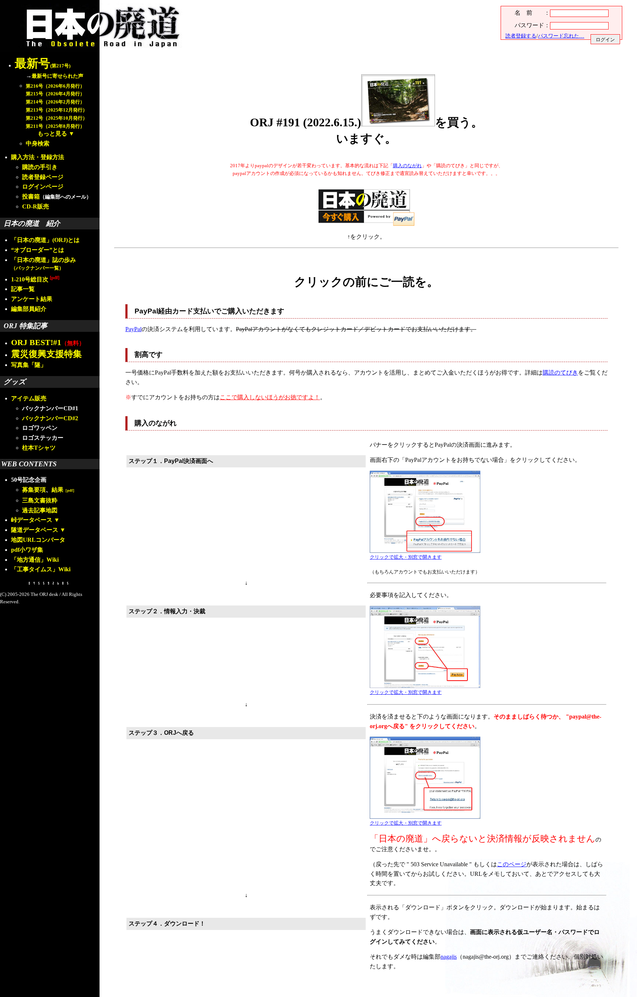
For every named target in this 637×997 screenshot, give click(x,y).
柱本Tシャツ (39, 448)
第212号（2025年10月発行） (56, 118)
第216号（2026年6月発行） (55, 86)
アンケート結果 (31, 299)
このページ (511, 864)
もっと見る (52, 133)
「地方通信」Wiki (35, 560)
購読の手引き (40, 167)
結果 (64, 490)
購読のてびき (560, 372)
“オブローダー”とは (37, 250)
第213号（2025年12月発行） (56, 110)
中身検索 (37, 143)
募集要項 (34, 490)
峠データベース (31, 520)
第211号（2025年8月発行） (55, 126)
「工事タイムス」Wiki (40, 569)
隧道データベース (34, 530)
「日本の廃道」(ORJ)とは (45, 240)
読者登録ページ (42, 177)
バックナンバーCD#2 (50, 418)
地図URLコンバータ (38, 540)
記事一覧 (23, 289)
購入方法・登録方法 (37, 157)
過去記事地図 (40, 510)
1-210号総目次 (35, 279)
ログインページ (42, 186)
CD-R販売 (35, 206)
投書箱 (31, 196)
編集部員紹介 (28, 309)
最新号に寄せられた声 (57, 76)
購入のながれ (407, 165)
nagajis (449, 957)
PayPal (133, 329)
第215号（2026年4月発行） (55, 93)
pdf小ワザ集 (27, 550)
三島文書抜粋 (40, 500)
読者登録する (520, 36)
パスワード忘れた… (561, 36)
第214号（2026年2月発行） (55, 102)
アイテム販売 (28, 398)
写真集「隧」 (28, 365)
